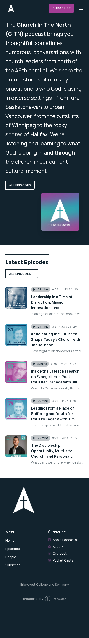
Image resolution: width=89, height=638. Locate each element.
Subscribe (62, 8)
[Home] (24, 8)
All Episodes (22, 274)
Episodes (12, 548)
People (10, 557)
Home (10, 540)
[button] (40, 289)
